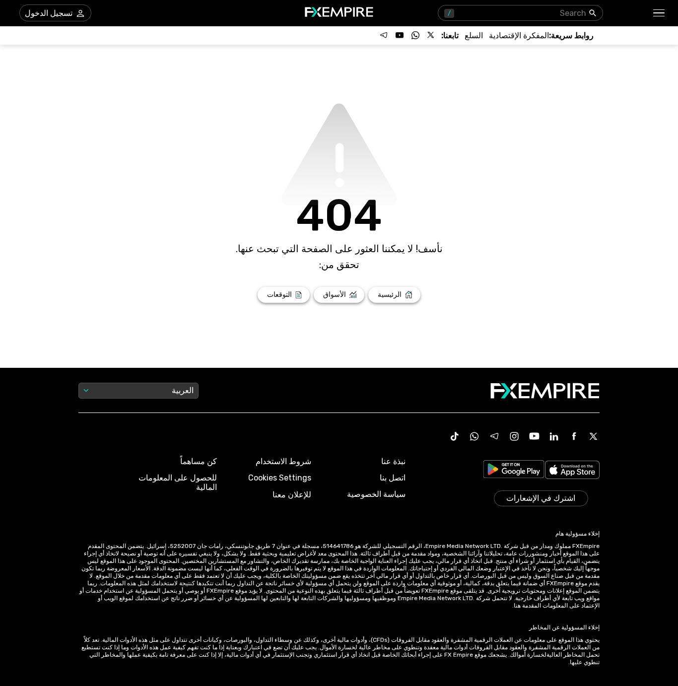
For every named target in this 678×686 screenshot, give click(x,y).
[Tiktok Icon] (455, 436)
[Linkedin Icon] (554, 436)
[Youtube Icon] (534, 436)
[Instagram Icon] (514, 436)
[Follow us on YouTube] (400, 35)
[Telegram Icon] (494, 436)
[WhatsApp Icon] (474, 436)
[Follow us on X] (431, 35)
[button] (659, 13)
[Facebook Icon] (574, 436)
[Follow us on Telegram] (384, 35)
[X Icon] (594, 436)
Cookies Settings (279, 477)
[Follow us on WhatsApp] (415, 35)
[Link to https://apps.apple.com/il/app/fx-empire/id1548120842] (572, 470)
